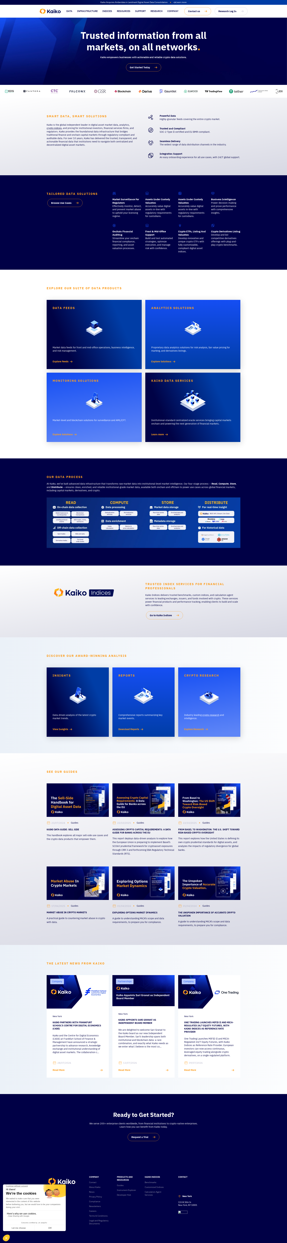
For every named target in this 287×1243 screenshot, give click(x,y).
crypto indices (54, 128)
